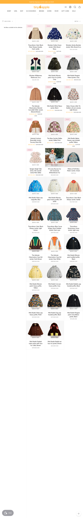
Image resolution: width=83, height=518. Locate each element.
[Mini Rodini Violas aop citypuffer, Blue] (35, 186)
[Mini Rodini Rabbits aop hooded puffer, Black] (73, 272)
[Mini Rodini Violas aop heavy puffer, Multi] (35, 301)
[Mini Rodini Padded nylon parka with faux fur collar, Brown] (35, 330)
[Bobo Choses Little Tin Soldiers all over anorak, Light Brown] (73, 94)
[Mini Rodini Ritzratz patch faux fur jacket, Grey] (54, 64)
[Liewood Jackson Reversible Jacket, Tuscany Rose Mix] (35, 127)
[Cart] (79, 7)
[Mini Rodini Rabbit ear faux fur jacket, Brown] (54, 330)
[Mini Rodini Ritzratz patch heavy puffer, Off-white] (54, 186)
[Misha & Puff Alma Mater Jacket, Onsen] (73, 157)
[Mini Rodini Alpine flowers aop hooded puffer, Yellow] (73, 127)
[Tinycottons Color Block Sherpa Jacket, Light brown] (35, 215)
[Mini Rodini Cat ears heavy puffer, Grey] (54, 272)
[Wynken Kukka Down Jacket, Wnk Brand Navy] (54, 33)
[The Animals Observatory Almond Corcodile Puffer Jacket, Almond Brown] (35, 94)
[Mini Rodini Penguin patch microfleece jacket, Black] (73, 301)
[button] (75, 7)
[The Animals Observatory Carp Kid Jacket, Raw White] (54, 243)
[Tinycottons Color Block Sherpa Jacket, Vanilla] (73, 186)
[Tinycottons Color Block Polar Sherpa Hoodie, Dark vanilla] (35, 33)
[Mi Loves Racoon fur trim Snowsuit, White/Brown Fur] (54, 157)
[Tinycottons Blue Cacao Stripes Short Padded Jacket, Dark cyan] (54, 215)
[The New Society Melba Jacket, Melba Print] (54, 127)
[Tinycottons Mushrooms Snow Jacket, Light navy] (73, 215)
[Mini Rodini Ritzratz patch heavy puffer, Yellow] (35, 272)
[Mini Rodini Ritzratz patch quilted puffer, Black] (73, 243)
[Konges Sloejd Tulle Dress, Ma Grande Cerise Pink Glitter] (35, 157)
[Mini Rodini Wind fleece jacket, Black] (54, 94)
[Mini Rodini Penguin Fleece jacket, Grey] (73, 64)
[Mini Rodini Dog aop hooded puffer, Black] (54, 301)
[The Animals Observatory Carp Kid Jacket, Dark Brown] (35, 243)
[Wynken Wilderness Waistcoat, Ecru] (35, 64)
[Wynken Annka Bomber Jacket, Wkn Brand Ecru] (73, 33)
